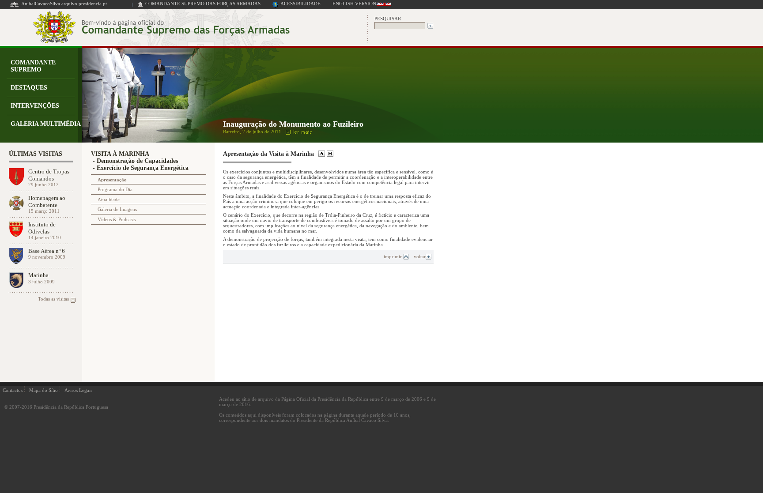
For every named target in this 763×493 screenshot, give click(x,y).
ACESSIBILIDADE (300, 3)
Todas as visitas (53, 298)
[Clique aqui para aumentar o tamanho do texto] (329, 154)
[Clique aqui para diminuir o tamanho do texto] (321, 154)
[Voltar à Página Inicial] (140, 6)
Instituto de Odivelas (42, 227)
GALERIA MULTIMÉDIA (46, 123)
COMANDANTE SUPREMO (33, 66)
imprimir (393, 256)
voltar (420, 256)
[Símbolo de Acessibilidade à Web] (275, 6)
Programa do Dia (115, 189)
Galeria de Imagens (117, 209)
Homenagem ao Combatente (46, 201)
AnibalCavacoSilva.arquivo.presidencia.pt (64, 3)
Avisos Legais (78, 390)
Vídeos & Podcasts (117, 219)
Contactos (13, 390)
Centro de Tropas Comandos (48, 174)
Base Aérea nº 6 (46, 251)
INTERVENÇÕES (35, 105)
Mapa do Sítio (43, 390)
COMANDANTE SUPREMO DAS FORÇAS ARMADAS (203, 3)
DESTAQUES (29, 87)
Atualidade (109, 199)
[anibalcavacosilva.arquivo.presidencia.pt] (14, 6)
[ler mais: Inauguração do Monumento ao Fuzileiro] (298, 131)
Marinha (38, 275)
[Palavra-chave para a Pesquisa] (399, 25)
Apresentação (112, 179)
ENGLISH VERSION (354, 3)
